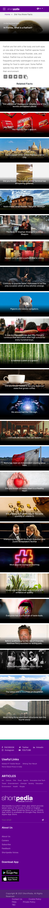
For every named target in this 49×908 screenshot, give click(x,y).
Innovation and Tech (37, 780)
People (22, 786)
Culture (8, 780)
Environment (6, 786)
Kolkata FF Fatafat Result (11, 764)
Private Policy (29, 902)
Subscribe (6, 844)
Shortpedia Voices (10, 852)
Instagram (9, 750)
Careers (5, 840)
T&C (14, 905)
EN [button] (40, 8)
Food (20, 780)
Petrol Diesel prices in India (12, 767)
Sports (25, 780)
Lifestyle (23, 783)
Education (39, 783)
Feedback (6, 848)
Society (31, 783)
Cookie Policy (35, 899)
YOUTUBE (26, 750)
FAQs (14, 902)
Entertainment (13, 783)
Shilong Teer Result (30, 764)
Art (3, 780)
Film (14, 780)
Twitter (25, 747)
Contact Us (17, 899)
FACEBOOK (9, 747)
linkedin (39, 747)
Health (15, 786)
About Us (6, 836)
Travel (4, 783)
